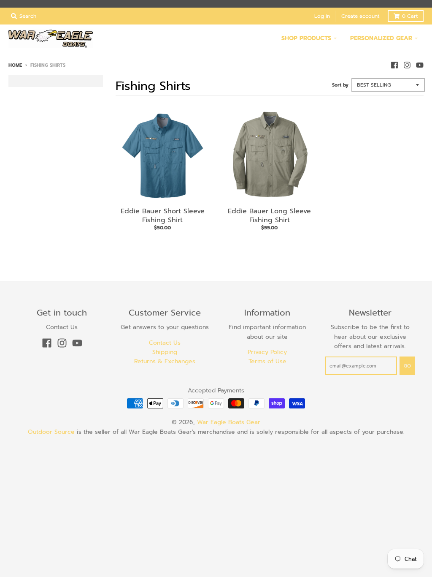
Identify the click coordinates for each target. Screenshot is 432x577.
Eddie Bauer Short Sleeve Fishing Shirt (163, 215)
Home (15, 65)
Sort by (340, 85)
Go (407, 366)
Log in (322, 16)
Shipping (164, 352)
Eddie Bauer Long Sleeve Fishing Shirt (269, 215)
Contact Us (165, 342)
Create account (360, 16)
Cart (410, 16)
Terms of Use (267, 361)
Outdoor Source (51, 431)
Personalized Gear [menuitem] (381, 38)
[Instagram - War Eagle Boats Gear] (407, 65)
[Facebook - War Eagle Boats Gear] (394, 65)
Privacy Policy (267, 352)
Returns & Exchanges (164, 361)
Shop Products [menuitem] (306, 38)
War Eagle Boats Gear (228, 422)
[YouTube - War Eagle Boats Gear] (420, 65)
